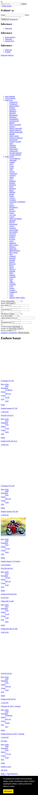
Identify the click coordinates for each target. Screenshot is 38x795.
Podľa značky (9, 156)
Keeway (12, 234)
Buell (11, 196)
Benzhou (12, 185)
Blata (11, 190)
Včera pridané (10, 98)
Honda (12, 220)
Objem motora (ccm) (8, 318)
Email (3, 15)
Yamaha (13, 292)
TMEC (12, 282)
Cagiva (12, 198)
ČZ (11, 203)
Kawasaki (13, 232)
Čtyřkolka (13, 104)
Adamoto (12, 160)
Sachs (11, 267)
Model (3, 303)
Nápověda (8, 28)
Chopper (13, 102)
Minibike (12, 111)
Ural (11, 286)
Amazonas (13, 173)
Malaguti (12, 243)
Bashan (12, 183)
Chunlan (12, 200)
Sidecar (12, 126)
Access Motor (14, 158)
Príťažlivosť (5, 314)
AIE (11, 170)
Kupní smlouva (10, 37)
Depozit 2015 (9, 41)
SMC (11, 273)
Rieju (11, 266)
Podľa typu (9, 100)
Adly (11, 164)
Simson (12, 271)
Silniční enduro (15, 130)
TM (11, 281)
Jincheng (12, 228)
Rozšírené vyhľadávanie (9, 333)
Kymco (12, 239)
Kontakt (7, 52)
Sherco (12, 269)
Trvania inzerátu (6, 327)
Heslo (27, 15)
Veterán (12, 147)
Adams (12, 162)
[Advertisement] (19, 75)
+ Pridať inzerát (6, 6)
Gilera (11, 217)
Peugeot (12, 258)
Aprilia (12, 175)
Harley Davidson (15, 219)
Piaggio (12, 260)
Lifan (11, 241)
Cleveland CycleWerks (17, 202)
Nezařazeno (14, 121)
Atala (11, 177)
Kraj (2, 316)
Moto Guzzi (13, 245)
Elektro (12, 108)
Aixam (12, 172)
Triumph (12, 284)
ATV (11, 179)
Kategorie (4, 55)
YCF (11, 294)
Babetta (12, 181)
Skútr (12, 134)
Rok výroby (5, 305)
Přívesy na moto (15, 125)
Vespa (11, 288)
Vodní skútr (13, 149)
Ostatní (12, 256)
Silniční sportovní (16, 132)
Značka (3, 301)
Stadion (12, 275)
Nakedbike (13, 119)
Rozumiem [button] (8, 791)
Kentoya (12, 235)
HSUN (12, 222)
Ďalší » (3, 774)
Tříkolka (12, 145)
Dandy (12, 205)
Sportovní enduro (16, 138)
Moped (12, 113)
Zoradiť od (4, 329)
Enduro (12, 109)
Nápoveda (8, 50)
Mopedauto (13, 115)
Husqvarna (13, 224)
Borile (11, 194)
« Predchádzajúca (12, 774)
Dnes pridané (10, 96)
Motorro (12, 247)
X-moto (12, 290)
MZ (11, 254)
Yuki (11, 296)
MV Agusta (13, 252)
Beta (11, 187)
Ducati (12, 211)
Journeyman (13, 230)
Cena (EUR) (5, 310)
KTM (12, 237)
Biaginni (12, 188)
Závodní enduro (15, 153)
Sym (11, 279)
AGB (11, 168)
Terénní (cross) (15, 141)
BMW (12, 192)
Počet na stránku (6, 330)
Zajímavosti (13, 151)
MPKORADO (14, 250)
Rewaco (12, 264)
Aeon (11, 166)
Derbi (11, 209)
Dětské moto (14, 106)
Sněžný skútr (14, 136)
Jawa (11, 226)
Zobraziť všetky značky (17, 297)
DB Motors (13, 207)
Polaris (12, 262)
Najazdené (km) (6, 322)
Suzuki (12, 277)
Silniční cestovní (15, 128)
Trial (11, 143)
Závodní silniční (15, 155)
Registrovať (14, 19)
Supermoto (13, 140)
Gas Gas (12, 215)
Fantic (11, 213)
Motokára (13, 117)
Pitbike (12, 123)
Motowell (13, 249)
